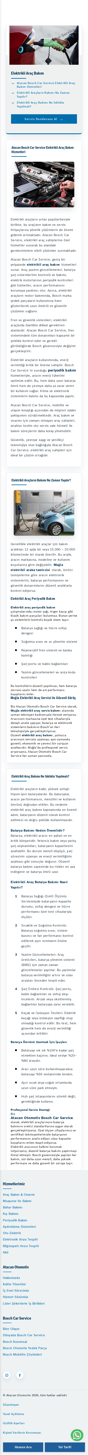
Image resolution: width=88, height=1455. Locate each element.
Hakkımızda (11, 1278)
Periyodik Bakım (15, 1220)
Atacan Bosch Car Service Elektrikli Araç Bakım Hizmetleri (46, 85)
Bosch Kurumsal (15, 1342)
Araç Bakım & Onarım (19, 1195)
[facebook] (20, 1375)
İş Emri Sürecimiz (16, 1290)
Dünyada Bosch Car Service (24, 1335)
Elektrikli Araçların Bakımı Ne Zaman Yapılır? (43, 94)
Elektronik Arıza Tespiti (20, 1239)
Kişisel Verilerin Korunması (22, 1432)
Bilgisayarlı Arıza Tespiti (21, 1246)
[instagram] (7, 1375)
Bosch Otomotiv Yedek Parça (25, 1348)
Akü (5, 1252)
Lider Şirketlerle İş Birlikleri (24, 1303)
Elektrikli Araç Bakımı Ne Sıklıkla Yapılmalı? (40, 104)
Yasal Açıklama (13, 1414)
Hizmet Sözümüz (15, 1297)
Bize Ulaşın (11, 1329)
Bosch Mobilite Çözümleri (22, 1354)
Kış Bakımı (10, 1214)
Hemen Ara (23, 1447)
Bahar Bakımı (12, 1207)
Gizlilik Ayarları (14, 1423)
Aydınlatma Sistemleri (19, 1227)
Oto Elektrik (12, 1233)
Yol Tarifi (64, 1447)
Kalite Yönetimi (14, 1284)
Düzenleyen (11, 1405)
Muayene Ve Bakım (17, 1201)
